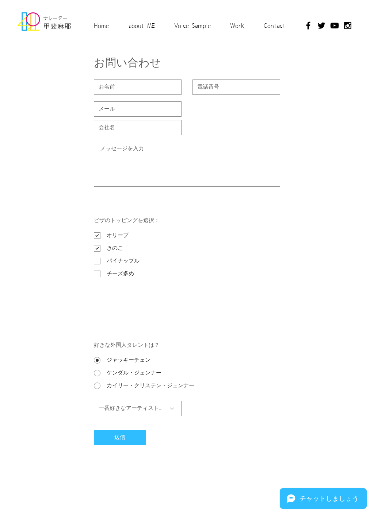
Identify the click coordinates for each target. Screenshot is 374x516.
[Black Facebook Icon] (308, 25)
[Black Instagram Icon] (348, 25)
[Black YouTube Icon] (334, 25)
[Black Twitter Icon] (321, 25)
